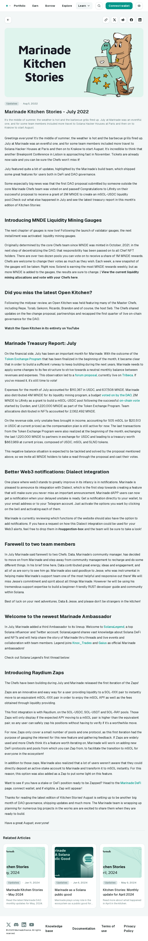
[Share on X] (114, 19)
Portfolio (19, 6)
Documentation (83, 929)
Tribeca (127, 375)
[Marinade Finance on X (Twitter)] (8, 924)
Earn (35, 6)
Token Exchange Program (23, 359)
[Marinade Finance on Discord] (16, 924)
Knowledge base (53, 928)
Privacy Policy (129, 928)
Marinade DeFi (130, 783)
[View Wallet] (139, 5)
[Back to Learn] (8, 19)
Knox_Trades (82, 643)
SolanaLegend (114, 627)
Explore (67, 6)
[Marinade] (7, 6)
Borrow (50, 6)
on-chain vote (129, 401)
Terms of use (108, 928)
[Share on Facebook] (131, 19)
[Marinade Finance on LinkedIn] (24, 924)
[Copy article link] (106, 19)
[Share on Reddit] (122, 19)
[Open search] (99, 5)
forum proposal (86, 375)
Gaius (102, 643)
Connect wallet (119, 6)
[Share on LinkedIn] (139, 19)
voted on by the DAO (117, 395)
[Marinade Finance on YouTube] (31, 924)
